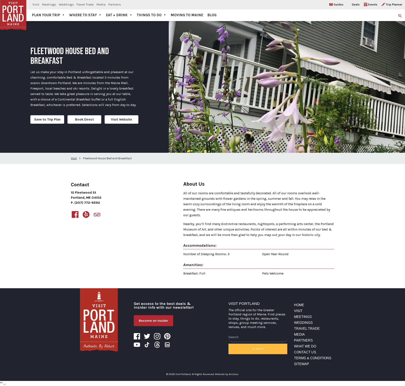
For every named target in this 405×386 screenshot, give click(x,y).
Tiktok (147, 344)
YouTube (137, 344)
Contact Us (305, 352)
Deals (356, 4)
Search (258, 349)
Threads (157, 344)
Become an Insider (153, 321)
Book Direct (84, 119)
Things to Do (149, 15)
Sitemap (301, 364)
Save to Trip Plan (47, 119)
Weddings (66, 4)
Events (372, 4)
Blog (211, 15)
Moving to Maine (187, 15)
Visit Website (121, 119)
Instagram (157, 336)
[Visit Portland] (13, 10)
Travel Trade (85, 4)
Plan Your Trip (46, 15)
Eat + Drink (117, 15)
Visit (35, 4)
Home (299, 305)
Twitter (147, 336)
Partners (114, 4)
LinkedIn (167, 344)
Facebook (137, 336)
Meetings (49, 4)
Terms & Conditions (312, 358)
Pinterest (167, 336)
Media (100, 4)
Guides (338, 4)
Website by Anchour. (227, 374)
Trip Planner (394, 4)
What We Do (305, 346)
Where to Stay (83, 15)
